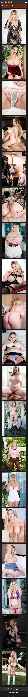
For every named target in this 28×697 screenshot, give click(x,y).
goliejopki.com (18, 689)
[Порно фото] (7, 2)
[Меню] (26, 2)
